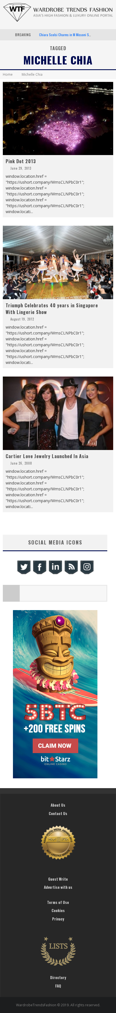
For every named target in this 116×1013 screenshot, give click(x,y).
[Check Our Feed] (71, 573)
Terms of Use (58, 902)
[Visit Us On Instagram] (87, 573)
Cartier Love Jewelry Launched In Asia (47, 456)
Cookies (58, 910)
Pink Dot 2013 (21, 161)
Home (8, 74)
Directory (58, 977)
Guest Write (58, 879)
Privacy (58, 919)
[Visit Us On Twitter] (24, 573)
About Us (58, 805)
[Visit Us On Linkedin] (55, 573)
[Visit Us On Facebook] (39, 573)
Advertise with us (58, 887)
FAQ (58, 986)
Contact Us (58, 813)
